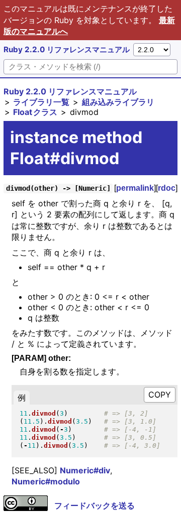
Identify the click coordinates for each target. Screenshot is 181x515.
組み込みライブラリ (118, 102)
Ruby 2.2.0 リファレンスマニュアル (67, 49)
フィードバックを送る (94, 505)
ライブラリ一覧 (41, 102)
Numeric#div (85, 470)
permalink (135, 188)
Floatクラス (35, 112)
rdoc (166, 188)
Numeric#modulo (46, 481)
